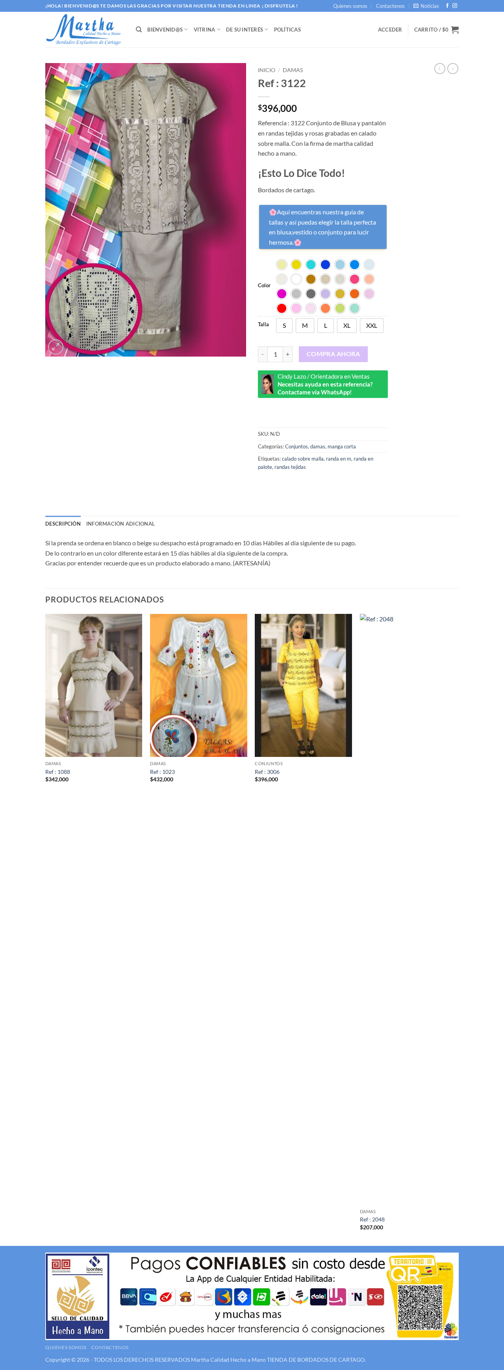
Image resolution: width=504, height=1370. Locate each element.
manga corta (342, 446)
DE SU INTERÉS (244, 29)
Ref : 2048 (372, 1219)
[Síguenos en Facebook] (447, 6)
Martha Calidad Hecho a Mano (228, 1359)
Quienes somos (350, 6)
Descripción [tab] (63, 523)
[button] (426, 6)
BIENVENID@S (165, 29)
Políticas (287, 29)
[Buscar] (139, 29)
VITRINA (204, 29)
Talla (263, 324)
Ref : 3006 (267, 771)
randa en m (338, 458)
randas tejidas (290, 467)
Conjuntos (296, 446)
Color (264, 285)
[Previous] (46, 929)
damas (293, 70)
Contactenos (390, 6)
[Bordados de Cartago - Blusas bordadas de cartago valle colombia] (84, 29)
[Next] (456, 929)
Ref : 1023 (162, 771)
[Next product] (439, 68)
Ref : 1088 (57, 771)
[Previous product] (452, 68)
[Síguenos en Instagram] (454, 6)
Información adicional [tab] (120, 523)
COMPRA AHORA (333, 353)
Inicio (266, 70)
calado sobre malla (303, 458)
